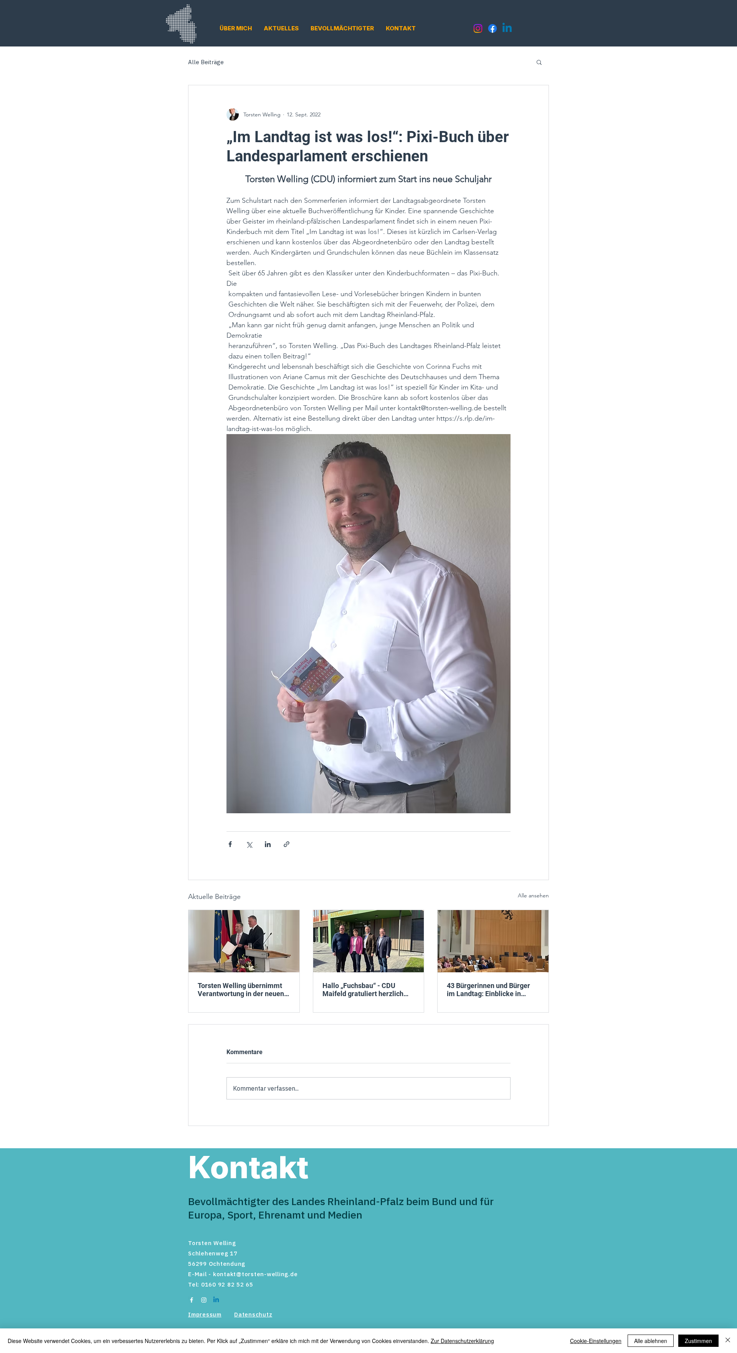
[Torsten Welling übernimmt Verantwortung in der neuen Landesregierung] (243, 941)
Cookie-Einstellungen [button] (595, 1341)
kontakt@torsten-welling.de (255, 1274)
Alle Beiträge (206, 62)
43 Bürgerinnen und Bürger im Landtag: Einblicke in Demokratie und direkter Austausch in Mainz (488, 990)
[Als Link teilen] (286, 844)
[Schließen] (727, 1341)
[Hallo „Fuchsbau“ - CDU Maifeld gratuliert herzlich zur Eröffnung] (368, 941)
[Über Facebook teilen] (230, 844)
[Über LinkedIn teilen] (267, 844)
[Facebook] (492, 28)
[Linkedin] (507, 28)
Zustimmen (698, 1341)
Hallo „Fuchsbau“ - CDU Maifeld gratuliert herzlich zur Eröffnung (362, 990)
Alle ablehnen (650, 1341)
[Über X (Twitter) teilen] (249, 844)
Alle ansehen (533, 895)
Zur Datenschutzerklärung (462, 1341)
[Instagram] (478, 28)
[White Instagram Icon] (203, 1300)
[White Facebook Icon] (191, 1300)
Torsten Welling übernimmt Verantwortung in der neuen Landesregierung (241, 990)
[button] (236, 28)
